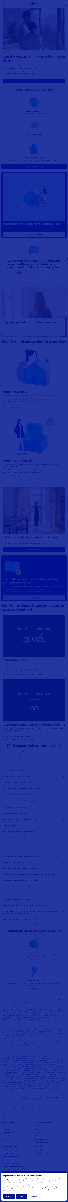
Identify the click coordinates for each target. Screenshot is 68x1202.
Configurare (34, 1196)
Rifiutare (21, 1196)
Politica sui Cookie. (9, 1191)
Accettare (9, 1196)
